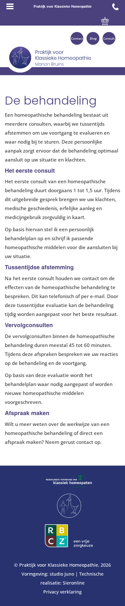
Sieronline (74, 583)
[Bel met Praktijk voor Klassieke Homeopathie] (115, 6)
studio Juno (62, 574)
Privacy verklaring (62, 592)
